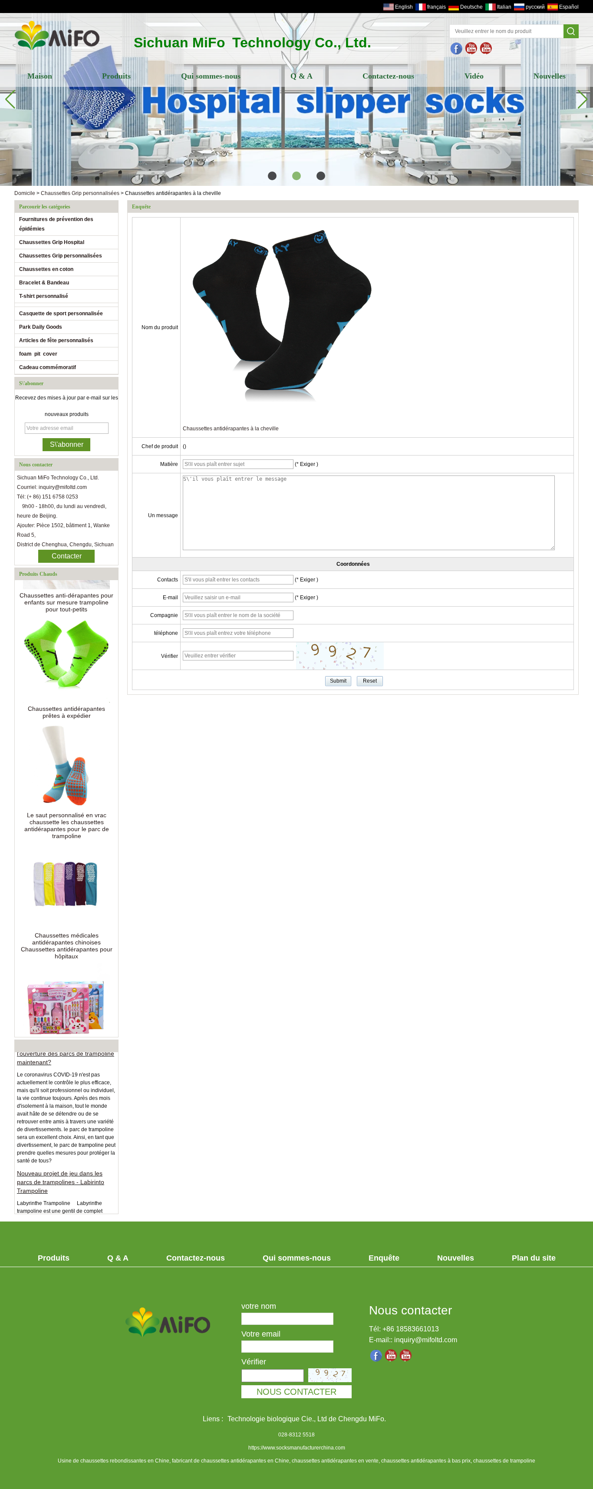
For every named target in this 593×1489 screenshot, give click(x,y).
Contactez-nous (388, 76)
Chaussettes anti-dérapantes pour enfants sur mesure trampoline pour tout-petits (66, 592)
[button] (272, 176)
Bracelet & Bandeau (44, 283)
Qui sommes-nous (210, 76)
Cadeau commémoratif (47, 367)
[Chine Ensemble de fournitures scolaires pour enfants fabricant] (66, 996)
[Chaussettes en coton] (296, 99)
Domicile (24, 193)
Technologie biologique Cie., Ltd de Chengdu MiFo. (306, 1419)
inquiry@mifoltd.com (425, 1340)
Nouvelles (550, 76)
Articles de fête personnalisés (56, 340)
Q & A (301, 76)
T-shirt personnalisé (43, 296)
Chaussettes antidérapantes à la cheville (231, 429)
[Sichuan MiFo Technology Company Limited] (57, 51)
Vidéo (474, 76)
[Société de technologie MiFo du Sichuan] (457, 49)
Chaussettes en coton (46, 269)
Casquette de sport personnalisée (61, 313)
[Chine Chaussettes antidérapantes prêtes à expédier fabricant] (66, 649)
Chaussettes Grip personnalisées (80, 193)
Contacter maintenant (66, 557)
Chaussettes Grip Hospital (51, 242)
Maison (39, 76)
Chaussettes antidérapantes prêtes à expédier (66, 702)
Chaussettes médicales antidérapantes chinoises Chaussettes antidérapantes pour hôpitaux (66, 936)
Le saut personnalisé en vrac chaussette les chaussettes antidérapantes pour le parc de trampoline (66, 815)
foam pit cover (38, 354)
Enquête (384, 1258)
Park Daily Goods (40, 327)
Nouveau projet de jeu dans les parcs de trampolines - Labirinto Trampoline (60, 1172)
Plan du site (534, 1258)
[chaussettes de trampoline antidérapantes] (471, 49)
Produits (116, 76)
